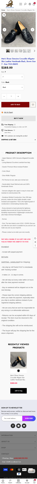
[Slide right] (32, 29)
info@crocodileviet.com (13, 462)
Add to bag (15, 105)
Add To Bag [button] (18, 391)
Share (4, 15)
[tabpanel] (18, 372)
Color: (5, 82)
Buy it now (18, 118)
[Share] (4, 15)
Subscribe (29, 418)
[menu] (20, 4)
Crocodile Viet (12, 478)
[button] (25, 4)
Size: (3, 72)
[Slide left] (4, 29)
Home (3, 10)
